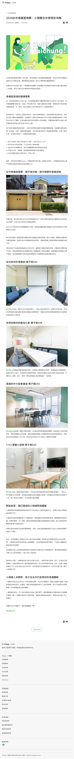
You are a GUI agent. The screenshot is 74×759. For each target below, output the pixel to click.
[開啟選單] (70, 2)
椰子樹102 (9, 309)
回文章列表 (12, 13)
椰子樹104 (9, 370)
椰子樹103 (9, 492)
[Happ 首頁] (9, 3)
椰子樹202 (9, 431)
